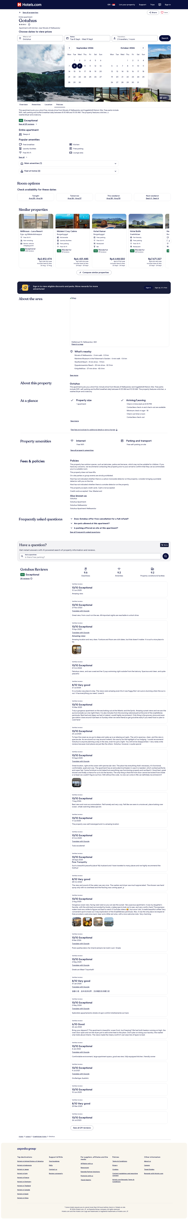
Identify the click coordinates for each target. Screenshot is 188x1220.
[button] (74, 60)
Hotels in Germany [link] (24, 1182)
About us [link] (147, 1161)
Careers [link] (147, 1165)
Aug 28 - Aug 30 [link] (113, 198)
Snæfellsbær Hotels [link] (40, 1136)
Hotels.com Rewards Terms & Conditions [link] (123, 1181)
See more (74, 375)
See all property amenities (82, 450)
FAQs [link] (51, 1165)
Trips (152, 4)
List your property (127, 4)
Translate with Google (80, 611)
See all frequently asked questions (85, 532)
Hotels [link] (21, 1136)
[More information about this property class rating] (28, 24)
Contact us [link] (53, 1169)
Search (165, 38)
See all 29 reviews (26, 124)
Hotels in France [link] (23, 1177)
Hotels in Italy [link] (22, 1173)
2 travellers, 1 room (126, 39)
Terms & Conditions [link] (119, 1161)
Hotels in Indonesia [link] (24, 1165)
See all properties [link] (30, 12)
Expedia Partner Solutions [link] (90, 1172)
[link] (164, 12)
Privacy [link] (115, 1165)
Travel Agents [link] (86, 1180)
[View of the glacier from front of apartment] (108, 921)
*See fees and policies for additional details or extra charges (92, 430)
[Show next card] (169, 241)
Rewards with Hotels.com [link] (153, 1173)
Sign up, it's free (161, 288)
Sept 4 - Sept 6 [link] (152, 198)
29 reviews (25, 578)
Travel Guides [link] (149, 1169)
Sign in (168, 4)
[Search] (166, 556)
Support (142, 4)
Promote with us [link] (87, 1176)
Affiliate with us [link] (87, 1163)
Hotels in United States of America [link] (30, 1161)
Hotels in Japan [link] (23, 1169)
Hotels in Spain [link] (22, 1194)
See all (22, 157)
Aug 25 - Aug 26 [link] (36, 198)
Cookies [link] (115, 1169)
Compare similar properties (95, 272)
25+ (165, 98)
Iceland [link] (28, 1136)
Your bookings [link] (54, 1161)
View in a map (77, 344)
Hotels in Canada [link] (23, 1190)
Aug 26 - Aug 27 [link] (74, 198)
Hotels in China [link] (22, 1198)
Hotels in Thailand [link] (24, 1186)
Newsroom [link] (85, 1168)
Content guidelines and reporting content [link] (125, 1174)
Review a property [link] (56, 1173)
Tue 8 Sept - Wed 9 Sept (81, 39)
